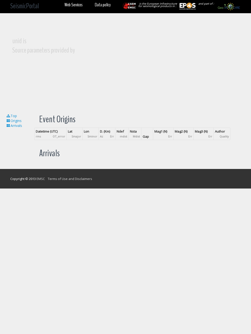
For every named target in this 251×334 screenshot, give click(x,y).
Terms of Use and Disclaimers (70, 179)
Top (14, 115)
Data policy (103, 4)
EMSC (41, 179)
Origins (16, 120)
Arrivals (16, 125)
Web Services (73, 4)
